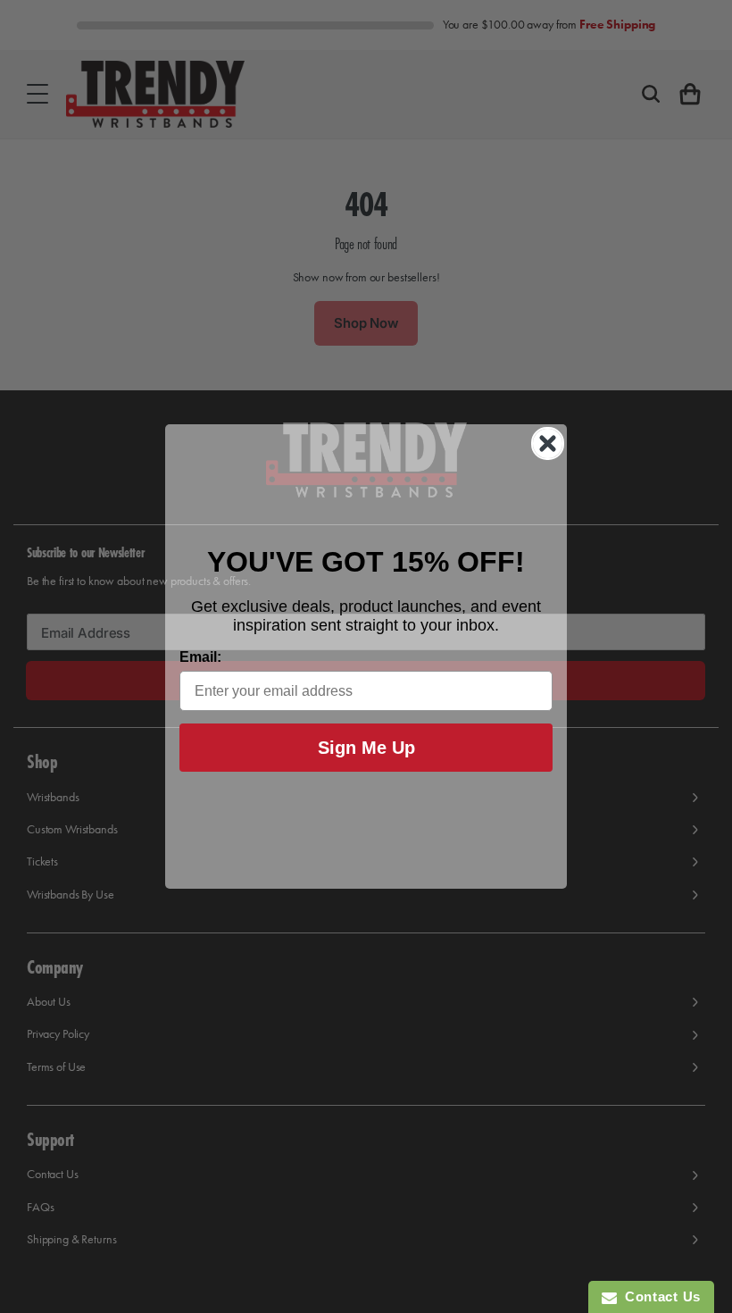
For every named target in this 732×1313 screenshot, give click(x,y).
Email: (200, 657)
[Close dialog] (547, 443)
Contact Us (659, 1296)
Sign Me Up (366, 747)
